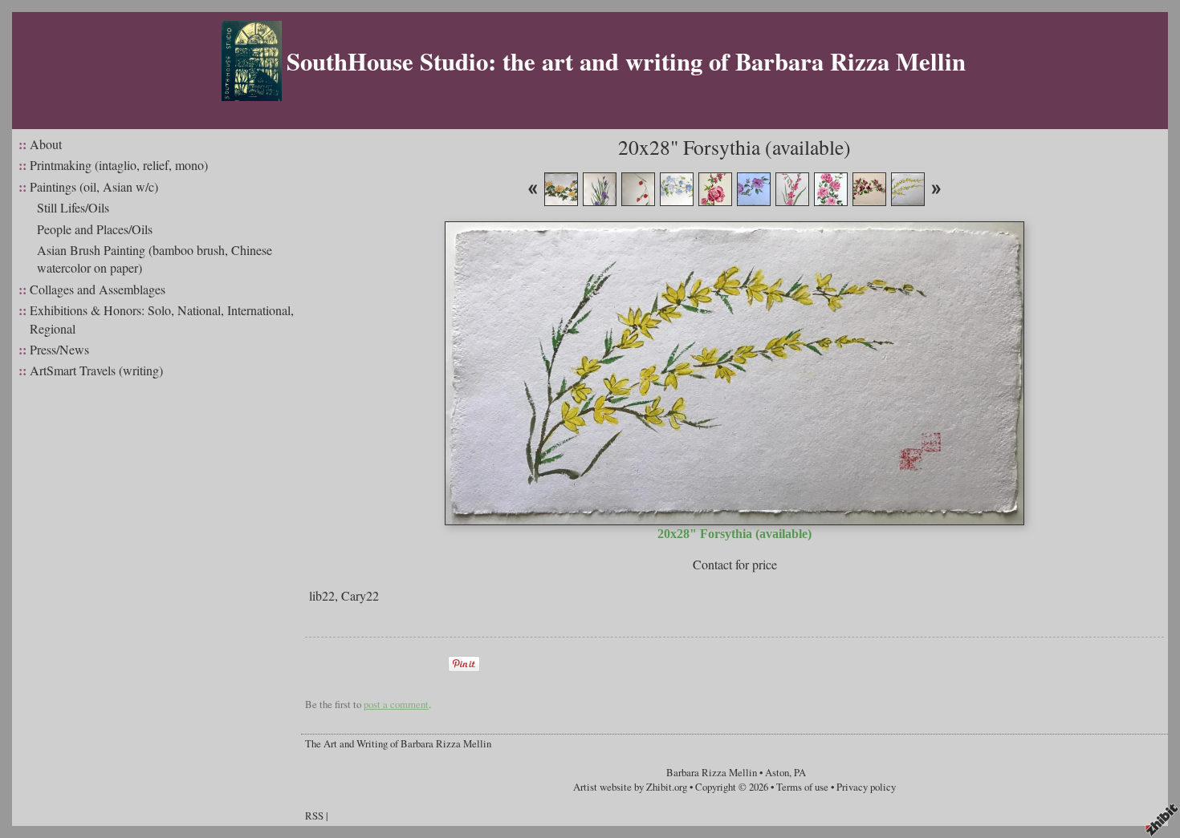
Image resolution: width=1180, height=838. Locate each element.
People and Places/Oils (95, 229)
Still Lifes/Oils (73, 207)
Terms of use (802, 786)
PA (800, 772)
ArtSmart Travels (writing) (96, 370)
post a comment (396, 704)
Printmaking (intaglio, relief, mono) (119, 164)
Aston (777, 772)
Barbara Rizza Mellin (711, 772)
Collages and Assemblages (97, 289)
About (46, 144)
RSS (314, 815)
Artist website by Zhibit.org (630, 786)
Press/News (59, 349)
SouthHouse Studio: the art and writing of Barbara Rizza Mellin (626, 61)
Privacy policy (866, 786)
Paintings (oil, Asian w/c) (94, 186)
